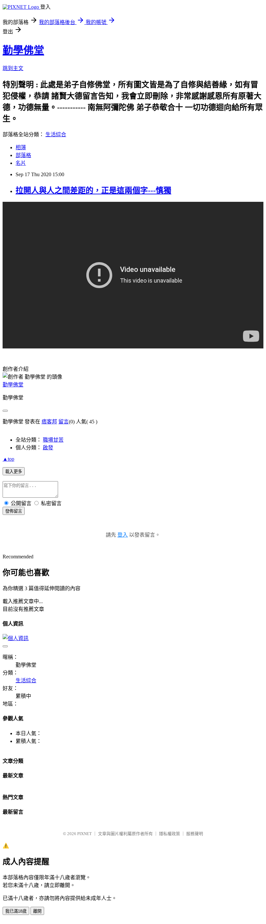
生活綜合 (55, 134)
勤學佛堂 (23, 50)
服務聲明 (194, 833)
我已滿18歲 (16, 911)
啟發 (48, 447)
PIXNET (84, 833)
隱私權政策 (169, 833)
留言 (63, 421)
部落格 (23, 155)
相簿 (21, 147)
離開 (37, 911)
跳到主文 (13, 68)
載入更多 (13, 471)
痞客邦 (49, 421)
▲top (8, 459)
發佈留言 (13, 511)
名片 (21, 163)
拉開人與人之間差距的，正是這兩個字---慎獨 (93, 190)
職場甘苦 (53, 440)
